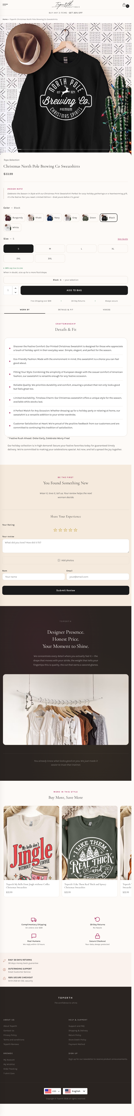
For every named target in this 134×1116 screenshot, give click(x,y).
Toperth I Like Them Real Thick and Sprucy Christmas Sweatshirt (85, 886)
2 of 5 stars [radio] (60, 530)
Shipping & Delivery (78, 1030)
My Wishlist (9, 1064)
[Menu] (5, 5)
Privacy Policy (10, 1035)
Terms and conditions (13, 1039)
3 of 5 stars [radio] (66, 530)
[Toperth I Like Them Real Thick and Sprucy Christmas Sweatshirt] (89, 843)
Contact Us (8, 1030)
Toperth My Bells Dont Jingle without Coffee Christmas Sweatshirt (28, 886)
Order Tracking (10, 1069)
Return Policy (75, 1035)
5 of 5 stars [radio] (76, 530)
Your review (8, 536)
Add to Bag (74, 290)
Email (69, 571)
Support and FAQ (76, 1026)
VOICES (107, 310)
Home (5, 19)
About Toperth (10, 1026)
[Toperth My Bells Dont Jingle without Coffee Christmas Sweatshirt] (31, 843)
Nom (5, 571)
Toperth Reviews (11, 1044)
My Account (9, 1060)
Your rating (8, 525)
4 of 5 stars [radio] (71, 530)
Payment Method (77, 1044)
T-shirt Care (8, 1073)
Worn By (25, 310)
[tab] (24, 310)
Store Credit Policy (77, 1039)
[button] (125, 5)
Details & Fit (65, 310)
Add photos (67, 560)
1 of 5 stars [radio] (55, 530)
